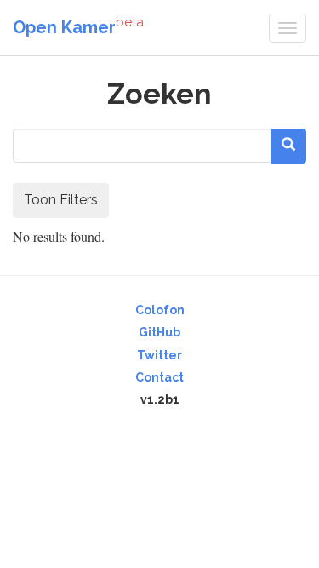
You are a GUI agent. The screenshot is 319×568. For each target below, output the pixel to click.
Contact (159, 377)
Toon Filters (61, 200)
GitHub (159, 332)
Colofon (160, 310)
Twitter (159, 355)
